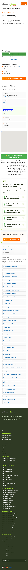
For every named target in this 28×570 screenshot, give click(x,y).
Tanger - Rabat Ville (7, 540)
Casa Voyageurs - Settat (8, 555)
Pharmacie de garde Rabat (9, 515)
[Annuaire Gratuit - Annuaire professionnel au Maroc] (14, 412)
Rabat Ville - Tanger (7, 544)
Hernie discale (14, 163)
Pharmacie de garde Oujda (9, 525)
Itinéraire (21, 66)
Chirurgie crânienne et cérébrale (17, 165)
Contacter (14, 59)
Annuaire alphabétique (7, 426)
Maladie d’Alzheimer (18, 171)
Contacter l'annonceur (8, 246)
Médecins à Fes (6, 504)
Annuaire (4, 8)
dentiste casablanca (7, 479)
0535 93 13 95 (14, 54)
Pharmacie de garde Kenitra (9, 527)
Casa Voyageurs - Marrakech (9, 538)
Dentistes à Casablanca (8, 500)
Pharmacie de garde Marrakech (10, 517)
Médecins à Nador (7, 508)
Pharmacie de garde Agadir (9, 523)
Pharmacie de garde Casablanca (10, 513)
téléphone (16, 162)
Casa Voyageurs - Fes (8, 548)
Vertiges (21, 174)
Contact (3, 449)
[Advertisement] (14, 36)
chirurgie (9, 160)
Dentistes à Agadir (7, 502)
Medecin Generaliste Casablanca (10, 475)
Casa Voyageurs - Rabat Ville (9, 536)
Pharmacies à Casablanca (8, 494)
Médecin (13, 160)
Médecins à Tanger (7, 498)
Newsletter (4, 453)
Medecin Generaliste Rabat (9, 483)
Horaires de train (5, 437)
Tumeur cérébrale (14, 174)
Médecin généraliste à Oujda (9, 506)
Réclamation (6, 252)
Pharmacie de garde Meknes (9, 529)
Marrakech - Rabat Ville (8, 546)
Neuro (17, 160)
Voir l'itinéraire (6, 96)
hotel (4, 481)
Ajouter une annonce (6, 430)
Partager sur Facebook (10, 249)
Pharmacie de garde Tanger (9, 519)
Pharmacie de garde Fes (8, 521)
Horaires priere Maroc (7, 435)
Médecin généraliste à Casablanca (10, 490)
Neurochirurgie (10, 162)
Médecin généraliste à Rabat (9, 492)
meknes (4, 485)
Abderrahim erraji (5, 9)
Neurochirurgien (16, 8)
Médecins (9, 8)
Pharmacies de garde (6, 439)
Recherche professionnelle (8, 428)
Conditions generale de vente (8, 460)
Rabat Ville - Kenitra (7, 550)
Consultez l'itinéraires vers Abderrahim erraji (14, 156)
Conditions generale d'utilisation (9, 458)
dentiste (4, 473)
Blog (3, 447)
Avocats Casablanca (7, 471)
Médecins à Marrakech (8, 496)
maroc (4, 467)
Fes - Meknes (6, 542)
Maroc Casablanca (7, 477)
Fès (4, 102)
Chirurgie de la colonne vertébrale (14, 166)
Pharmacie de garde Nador (9, 531)
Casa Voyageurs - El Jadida (9, 553)
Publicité (4, 451)
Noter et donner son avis (15, 78)
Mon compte (4, 445)
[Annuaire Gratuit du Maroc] (14, 4)
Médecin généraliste (7, 469)
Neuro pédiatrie (16, 172)
